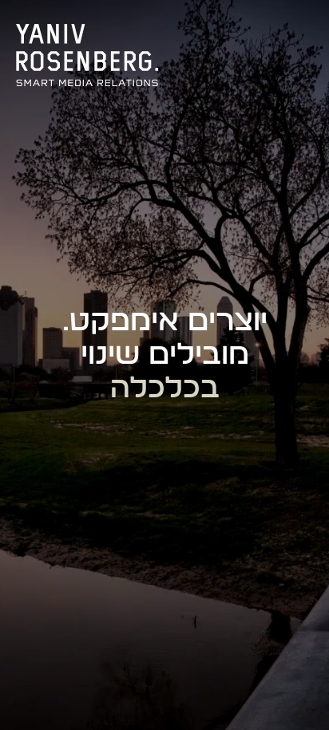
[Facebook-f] (229, 30)
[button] (300, 30)
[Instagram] (262, 30)
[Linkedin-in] (196, 30)
